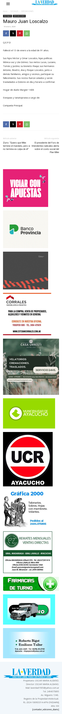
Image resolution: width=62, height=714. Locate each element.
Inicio (5, 11)
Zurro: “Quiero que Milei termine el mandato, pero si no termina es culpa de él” (16, 145)
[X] (13, 33)
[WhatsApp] (27, 33)
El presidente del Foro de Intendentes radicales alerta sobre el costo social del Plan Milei (45, 147)
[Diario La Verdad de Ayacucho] (44, 2)
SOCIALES (14, 11)
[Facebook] (6, 33)
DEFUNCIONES (27, 11)
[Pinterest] (20, 33)
